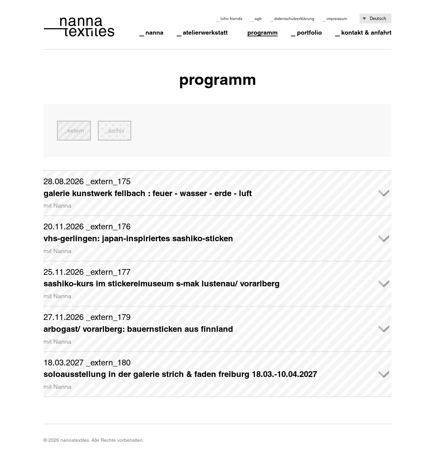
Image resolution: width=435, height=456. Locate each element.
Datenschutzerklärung (294, 18)
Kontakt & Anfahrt (366, 33)
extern (75, 130)
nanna (154, 33)
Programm (262, 33)
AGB (258, 18)
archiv (116, 130)
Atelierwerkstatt (205, 33)
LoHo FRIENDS (231, 18)
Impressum (337, 18)
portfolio (309, 33)
